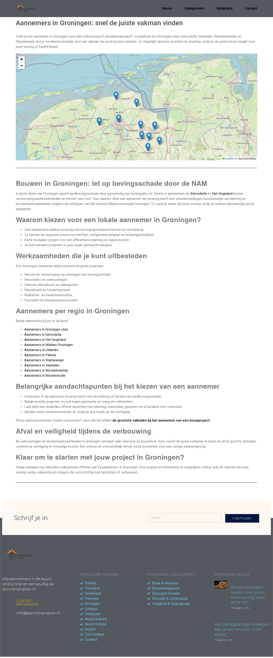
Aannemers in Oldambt (41, 350)
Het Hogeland (222, 194)
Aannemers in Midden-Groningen (48, 345)
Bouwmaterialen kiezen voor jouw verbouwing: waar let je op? (248, 595)
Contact (251, 8)
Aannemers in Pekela (40, 355)
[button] (136, 102)
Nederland (224, 8)
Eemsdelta (199, 194)
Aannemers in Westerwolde (44, 376)
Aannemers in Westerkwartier (46, 370)
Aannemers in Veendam (42, 365)
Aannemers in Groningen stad (46, 329)
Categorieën (194, 8)
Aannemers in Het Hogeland (45, 340)
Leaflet (229, 158)
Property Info (240, 608)
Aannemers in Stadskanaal (44, 360)
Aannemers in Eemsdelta (42, 335)
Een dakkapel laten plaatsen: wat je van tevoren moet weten (242, 629)
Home (166, 8)
